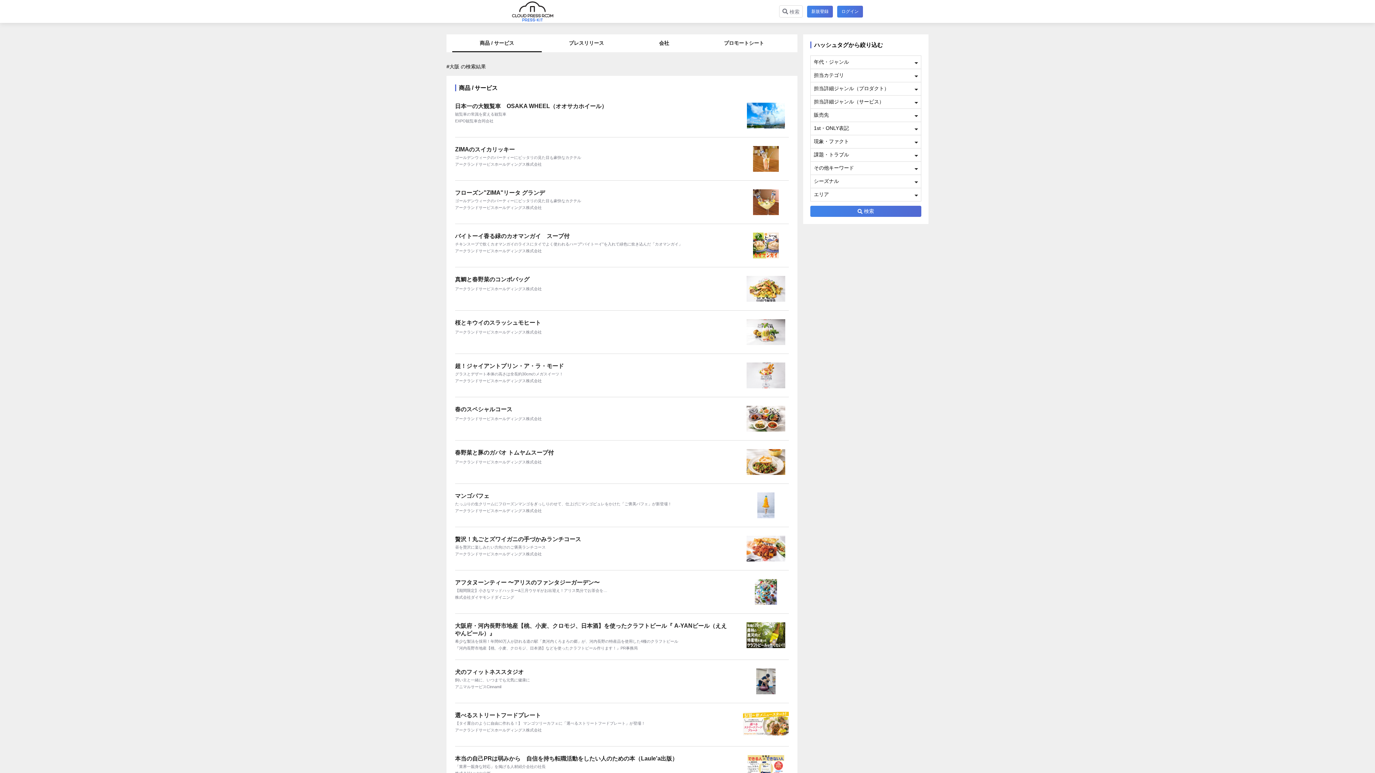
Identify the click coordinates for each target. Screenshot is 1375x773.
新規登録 (820, 11)
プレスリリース (586, 43)
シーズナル (826, 181)
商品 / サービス (497, 43)
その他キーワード (834, 168)
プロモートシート (744, 43)
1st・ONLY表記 (831, 128)
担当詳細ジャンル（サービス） (849, 101)
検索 (794, 12)
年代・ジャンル (831, 62)
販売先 (821, 115)
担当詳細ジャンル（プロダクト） (851, 88)
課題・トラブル (831, 154)
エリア (821, 194)
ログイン (850, 11)
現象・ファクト (831, 141)
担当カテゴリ (829, 75)
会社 (664, 43)
